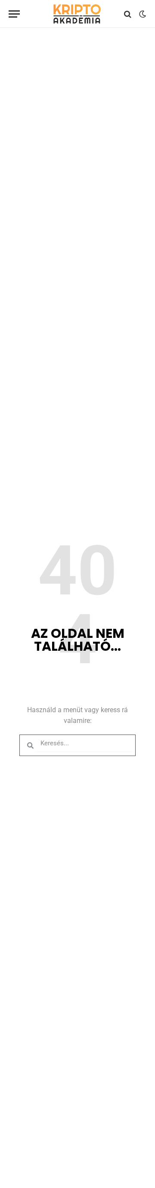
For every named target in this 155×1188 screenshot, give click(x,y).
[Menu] (14, 14)
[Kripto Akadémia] (77, 14)
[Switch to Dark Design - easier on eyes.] (141, 14)
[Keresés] (127, 14)
